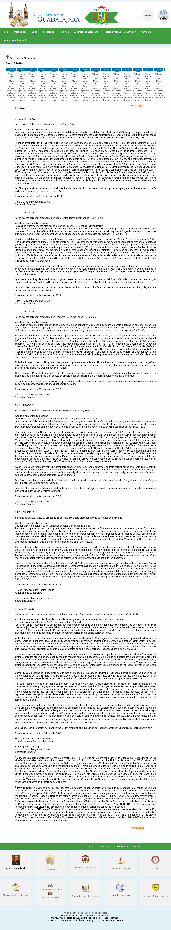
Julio (11, 86)
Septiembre (11, 91)
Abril (11, 79)
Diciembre (11, 98)
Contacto (146, 33)
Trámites (64, 33)
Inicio (5, 31)
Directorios (48, 33)
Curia (34, 33)
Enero (11, 72)
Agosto (11, 88)
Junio (11, 83)
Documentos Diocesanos (86, 33)
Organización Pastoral (14, 41)
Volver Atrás (137, 106)
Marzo (11, 76)
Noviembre (11, 95)
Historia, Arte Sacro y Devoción (120, 33)
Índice (11, 100)
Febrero (11, 74)
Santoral (136, 846)
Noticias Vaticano (120, 846)
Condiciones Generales (96, 913)
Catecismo (105, 846)
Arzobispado (20, 33)
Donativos (148, 15)
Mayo (11, 81)
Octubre (11, 93)
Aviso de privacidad (73, 913)
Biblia (92, 846)
